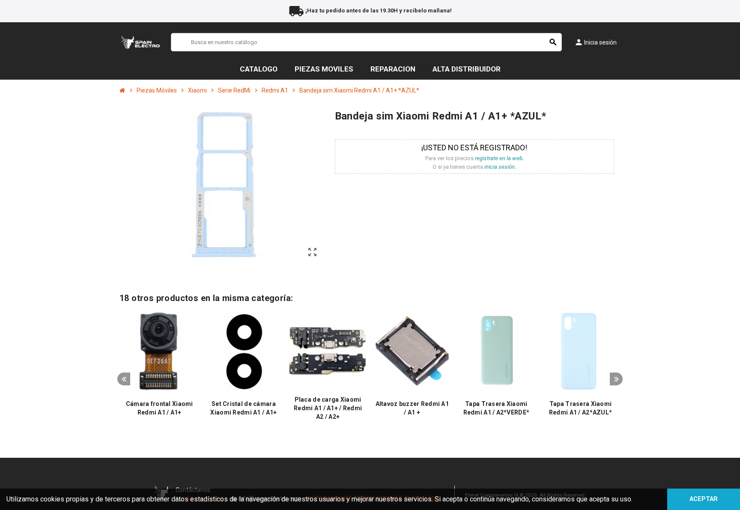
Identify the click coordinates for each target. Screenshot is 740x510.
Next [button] (616, 379)
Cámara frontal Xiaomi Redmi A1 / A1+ (159, 408)
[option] (159, 371)
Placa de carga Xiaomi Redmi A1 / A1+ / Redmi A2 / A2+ (328, 408)
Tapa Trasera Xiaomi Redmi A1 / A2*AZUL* (580, 408)
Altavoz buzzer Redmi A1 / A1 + (412, 408)
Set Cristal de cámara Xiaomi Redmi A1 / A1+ (243, 408)
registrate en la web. (499, 158)
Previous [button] (123, 379)
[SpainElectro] (140, 42)
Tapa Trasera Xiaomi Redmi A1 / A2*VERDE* (496, 408)
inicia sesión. (500, 167)
